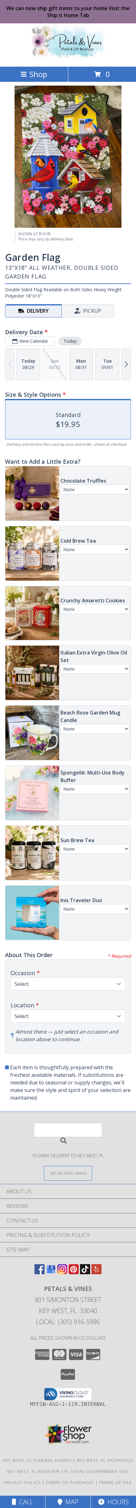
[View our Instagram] (62, 1272)
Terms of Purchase (70, 1482)
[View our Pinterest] (74, 1272)
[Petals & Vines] (68, 57)
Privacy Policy (22, 1482)
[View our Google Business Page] (51, 1272)
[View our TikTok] (85, 1272)
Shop (38, 74)
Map (70, 1502)
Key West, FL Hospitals (105, 1460)
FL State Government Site (96, 1471)
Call (24, 1502)
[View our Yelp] (96, 1272)
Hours (116, 1502)
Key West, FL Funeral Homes (37, 1460)
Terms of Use (115, 1482)
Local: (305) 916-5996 (68, 1322)
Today (70, 341)
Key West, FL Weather (33, 1471)
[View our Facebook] (39, 1272)
